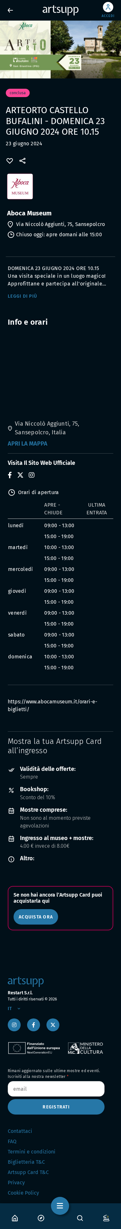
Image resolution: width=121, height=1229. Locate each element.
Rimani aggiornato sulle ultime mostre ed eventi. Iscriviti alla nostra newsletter (54, 1074)
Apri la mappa (27, 443)
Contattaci (20, 1131)
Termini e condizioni (31, 1152)
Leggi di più (22, 296)
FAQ (12, 1141)
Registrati (56, 1107)
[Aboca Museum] (60, 190)
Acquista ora (36, 917)
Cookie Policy (23, 1193)
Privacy (16, 1182)
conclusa (18, 93)
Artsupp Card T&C (28, 1172)
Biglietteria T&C (26, 1162)
